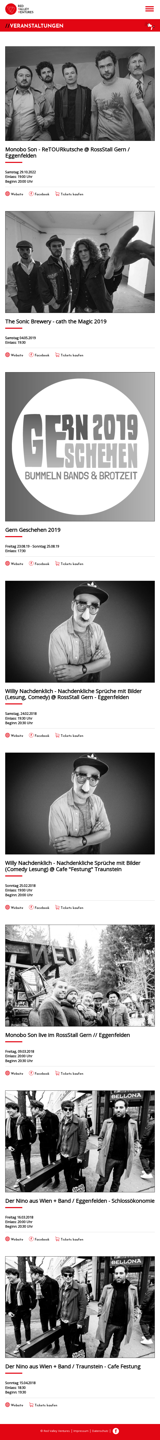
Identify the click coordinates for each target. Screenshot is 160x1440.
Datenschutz (100, 1431)
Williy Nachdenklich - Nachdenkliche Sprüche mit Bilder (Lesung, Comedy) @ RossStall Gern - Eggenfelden (73, 693)
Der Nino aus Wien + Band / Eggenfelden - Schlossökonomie (80, 1200)
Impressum (81, 1431)
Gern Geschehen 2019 (33, 529)
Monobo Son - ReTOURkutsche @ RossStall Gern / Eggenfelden (67, 152)
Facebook (116, 1431)
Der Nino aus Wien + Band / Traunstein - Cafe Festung (73, 1366)
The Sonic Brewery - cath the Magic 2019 (56, 321)
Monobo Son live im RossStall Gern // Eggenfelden (67, 1034)
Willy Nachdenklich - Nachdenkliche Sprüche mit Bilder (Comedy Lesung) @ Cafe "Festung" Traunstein (72, 865)
